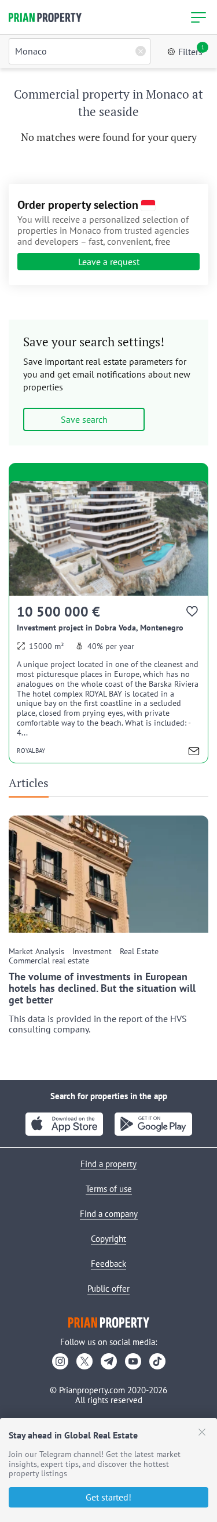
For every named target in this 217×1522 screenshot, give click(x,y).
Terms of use (109, 1188)
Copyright (108, 1238)
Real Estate (139, 951)
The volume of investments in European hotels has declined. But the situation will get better (102, 988)
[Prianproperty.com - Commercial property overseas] (45, 17)
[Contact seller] (193, 752)
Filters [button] (191, 50)
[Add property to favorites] (193, 614)
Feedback (108, 1263)
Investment (92, 951)
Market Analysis (36, 951)
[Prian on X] (84, 1361)
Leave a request (108, 261)
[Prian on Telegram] (109, 1361)
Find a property (108, 1163)
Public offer (108, 1288)
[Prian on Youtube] (133, 1361)
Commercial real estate (49, 960)
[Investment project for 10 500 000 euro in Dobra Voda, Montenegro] (108, 622)
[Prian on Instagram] (60, 1361)
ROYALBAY (31, 750)
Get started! (108, 1497)
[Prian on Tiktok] (157, 1361)
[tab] (33, 786)
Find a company (109, 1213)
